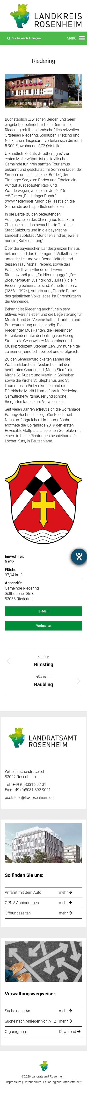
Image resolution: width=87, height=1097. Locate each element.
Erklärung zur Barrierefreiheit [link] (62, 1082)
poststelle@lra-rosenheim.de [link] (29, 797)
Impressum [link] (14, 1082)
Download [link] (68, 1031)
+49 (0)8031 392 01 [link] (29, 784)
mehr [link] (64, 892)
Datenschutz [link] (32, 1082)
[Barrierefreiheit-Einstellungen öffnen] (79, 557)
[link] (75, 38)
